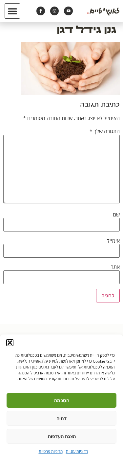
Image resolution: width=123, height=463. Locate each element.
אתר (115, 266)
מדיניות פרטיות (51, 451)
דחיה (61, 418)
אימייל (113, 240)
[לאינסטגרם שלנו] (54, 11)
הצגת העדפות (62, 436)
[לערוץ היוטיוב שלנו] (68, 11)
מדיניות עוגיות (77, 451)
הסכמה (61, 400)
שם (116, 214)
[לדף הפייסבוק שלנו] (40, 11)
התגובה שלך (105, 131)
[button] (10, 342)
